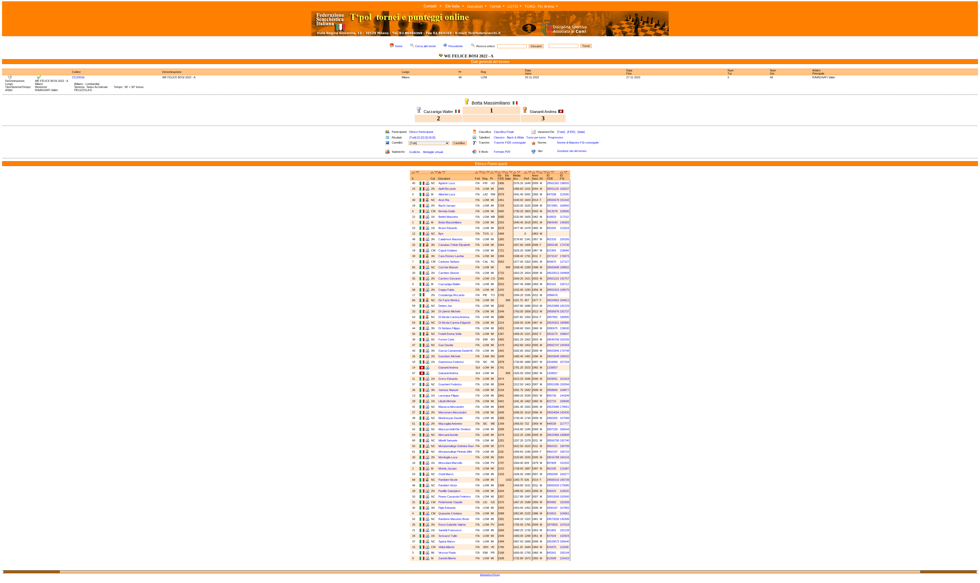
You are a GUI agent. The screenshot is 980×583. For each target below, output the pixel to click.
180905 (564, 317)
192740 (564, 440)
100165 (564, 239)
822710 (551, 401)
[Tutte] (561, 131)
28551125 (553, 188)
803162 (551, 284)
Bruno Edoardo (447, 228)
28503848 (553, 356)
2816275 (552, 333)
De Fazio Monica (448, 300)
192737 (564, 311)
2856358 (552, 474)
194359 (564, 345)
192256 (564, 339)
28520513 (553, 272)
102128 (564, 530)
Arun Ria (443, 199)
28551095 (553, 384)
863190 (551, 468)
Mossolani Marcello (450, 462)
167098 (564, 418)
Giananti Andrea (448, 367)
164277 (564, 474)
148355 (564, 222)
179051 (564, 406)
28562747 (553, 345)
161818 (564, 378)
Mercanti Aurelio (448, 434)
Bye (440, 233)
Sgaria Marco (446, 541)
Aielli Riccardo (447, 188)
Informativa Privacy (490, 574)
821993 (551, 250)
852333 (551, 239)
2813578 (552, 211)
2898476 (552, 295)
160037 (564, 188)
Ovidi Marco (446, 474)
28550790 (553, 440)
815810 (551, 513)
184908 (564, 272)
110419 (564, 558)
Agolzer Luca (446, 183)
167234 (564, 361)
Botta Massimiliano (449, 222)
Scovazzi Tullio (447, 535)
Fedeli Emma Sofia (449, 333)
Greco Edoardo (448, 378)
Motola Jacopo (447, 468)
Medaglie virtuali (433, 152)
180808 (564, 434)
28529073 (553, 541)
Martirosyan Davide (450, 418)
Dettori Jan (445, 305)
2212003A (78, 77)
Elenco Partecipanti (421, 131)
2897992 (552, 317)
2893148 (552, 244)
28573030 (553, 519)
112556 (564, 194)
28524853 (553, 300)
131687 (564, 468)
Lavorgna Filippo (448, 395)
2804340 (552, 222)
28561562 (553, 183)
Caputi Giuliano (447, 250)
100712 (564, 284)
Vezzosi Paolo (447, 552)
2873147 (552, 256)
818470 (551, 547)
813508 (551, 558)
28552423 (553, 289)
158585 (564, 211)
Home (398, 46)
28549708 (553, 339)
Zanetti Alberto (447, 558)
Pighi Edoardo (447, 507)
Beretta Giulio (446, 211)
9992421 (552, 446)
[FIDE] (571, 131)
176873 (564, 256)
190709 (564, 446)
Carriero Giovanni (449, 278)
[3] (426, 137)
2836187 (552, 507)
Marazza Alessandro (451, 406)
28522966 (553, 434)
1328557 (552, 367)
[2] (422, 137)
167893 (564, 507)
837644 (551, 535)
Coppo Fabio (446, 289)
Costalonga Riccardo (451, 295)
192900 (564, 496)
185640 (564, 541)
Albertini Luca (446, 194)
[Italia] (581, 131)
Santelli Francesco (449, 530)
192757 (564, 278)
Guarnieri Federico (450, 384)
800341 (551, 552)
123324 (564, 228)
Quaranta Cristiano (450, 513)
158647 (564, 333)
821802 (551, 530)
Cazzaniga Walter (449, 284)
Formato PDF (502, 151)
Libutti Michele (447, 401)
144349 (564, 395)
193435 (564, 412)
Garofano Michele (449, 356)
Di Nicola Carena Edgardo (454, 322)
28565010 (553, 479)
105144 (564, 552)
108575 (564, 289)
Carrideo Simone (448, 272)
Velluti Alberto (446, 547)
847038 (551, 194)
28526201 (553, 322)
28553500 (553, 496)
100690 (564, 401)
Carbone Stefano (448, 261)
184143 (564, 457)
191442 (564, 199)
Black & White (515, 137)
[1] (418, 137)
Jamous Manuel (448, 389)
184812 (564, 300)
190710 (564, 451)
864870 (551, 261)
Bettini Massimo (448, 216)
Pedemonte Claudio (450, 502)
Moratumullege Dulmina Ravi (456, 446)
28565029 (553, 485)
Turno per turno (536, 137)
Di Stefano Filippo (449, 328)
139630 (564, 328)
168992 (564, 205)
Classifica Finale (504, 131)
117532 (564, 216)
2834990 (552, 361)
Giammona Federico (451, 361)
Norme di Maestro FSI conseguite (578, 142)
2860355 (552, 418)
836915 (551, 490)
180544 (564, 429)
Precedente (455, 46)
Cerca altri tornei (425, 46)
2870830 (552, 524)
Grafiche (414, 152)
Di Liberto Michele (449, 311)
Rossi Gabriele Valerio (452, 524)
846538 (551, 423)
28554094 (553, 412)
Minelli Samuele (447, 440)
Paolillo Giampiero (449, 490)
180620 (564, 356)
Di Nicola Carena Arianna (453, 317)
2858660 (552, 389)
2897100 (552, 429)
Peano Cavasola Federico (454, 496)
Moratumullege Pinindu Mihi (455, 451)
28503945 (553, 350)
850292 (551, 228)
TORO (529, 6)
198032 (564, 183)
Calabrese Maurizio (450, 239)
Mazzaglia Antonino (450, 423)
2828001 (552, 378)
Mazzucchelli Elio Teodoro (454, 429)
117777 (564, 423)
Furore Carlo (446, 339)
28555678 (553, 199)
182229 (564, 305)
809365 (551, 502)
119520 (564, 490)
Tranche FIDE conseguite (510, 142)
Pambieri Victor (447, 485)
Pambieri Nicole (448, 479)
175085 (564, 485)
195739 (564, 479)
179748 (564, 350)
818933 (551, 216)
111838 (564, 547)
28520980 (553, 406)
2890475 (552, 328)
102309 (564, 502)
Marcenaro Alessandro (452, 412)
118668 (564, 250)
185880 (564, 322)
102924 (564, 535)
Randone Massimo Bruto (453, 519)
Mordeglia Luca (447, 457)
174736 (564, 244)
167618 (564, 524)
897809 (551, 462)
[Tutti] (412, 137)
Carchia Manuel (448, 267)
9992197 (552, 451)
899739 (551, 395)
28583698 (553, 267)
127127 (564, 261)
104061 (564, 513)
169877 (564, 389)
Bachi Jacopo (446, 205)
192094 (564, 384)
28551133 (553, 278)
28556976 (553, 311)
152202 (564, 462)
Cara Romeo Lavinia (451, 256)
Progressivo (555, 137)
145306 (564, 519)
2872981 (552, 205)
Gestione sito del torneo (571, 151)
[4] (430, 137)
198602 (564, 267)
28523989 (553, 305)
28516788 (553, 457)
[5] (433, 137)
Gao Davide (445, 345)
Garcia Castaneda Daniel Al (455, 350)
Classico (499, 137)
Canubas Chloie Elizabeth (454, 244)
